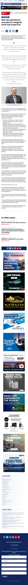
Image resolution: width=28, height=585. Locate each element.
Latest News (5, 494)
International (6, 492)
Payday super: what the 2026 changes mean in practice (13, 527)
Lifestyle (5, 496)
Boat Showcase (6, 481)
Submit (5, 576)
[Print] (17, 31)
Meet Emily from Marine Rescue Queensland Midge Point (13, 524)
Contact (15, 0)
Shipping (5, 502)
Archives (10, 0)
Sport (4, 504)
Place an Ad (21, 0)
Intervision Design (15, 581)
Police (4, 499)
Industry (4, 491)
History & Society (7, 489)
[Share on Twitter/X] (10, 31)
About (5, 0)
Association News (7, 479)
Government (5, 487)
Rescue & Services (7, 501)
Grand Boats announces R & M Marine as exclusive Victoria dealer (12, 518)
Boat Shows (5, 482)
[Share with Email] (13, 31)
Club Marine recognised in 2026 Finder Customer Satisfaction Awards (12, 521)
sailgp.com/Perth (13, 184)
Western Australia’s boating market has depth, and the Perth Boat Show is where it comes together (13, 514)
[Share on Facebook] (7, 31)
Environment (6, 486)
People (4, 497)
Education (5, 484)
